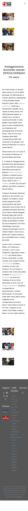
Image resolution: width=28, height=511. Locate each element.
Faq (14, 418)
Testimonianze (16, 437)
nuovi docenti (7, 264)
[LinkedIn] (7, 396)
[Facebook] (4, 393)
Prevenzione (15, 421)
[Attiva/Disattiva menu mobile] (25, 3)
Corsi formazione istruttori (15, 412)
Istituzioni (14, 434)
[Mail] (5, 399)
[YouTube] (7, 393)
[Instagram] (4, 396)
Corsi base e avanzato (14, 398)
